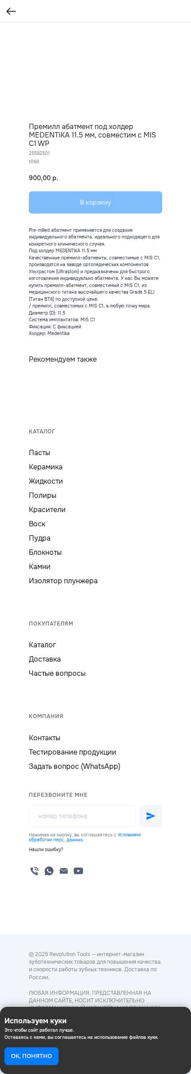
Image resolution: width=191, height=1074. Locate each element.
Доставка (45, 659)
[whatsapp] (49, 870)
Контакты (44, 738)
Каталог (42, 645)
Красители (47, 509)
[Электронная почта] (63, 870)
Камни (40, 566)
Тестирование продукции (72, 752)
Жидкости (46, 481)
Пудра (40, 538)
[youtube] (78, 870)
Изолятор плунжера (63, 580)
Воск (37, 524)
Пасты (39, 452)
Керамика (46, 467)
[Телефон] (34, 870)
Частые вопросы (57, 673)
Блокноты (45, 552)
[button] (46, 849)
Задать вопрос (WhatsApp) (74, 766)
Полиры (42, 495)
